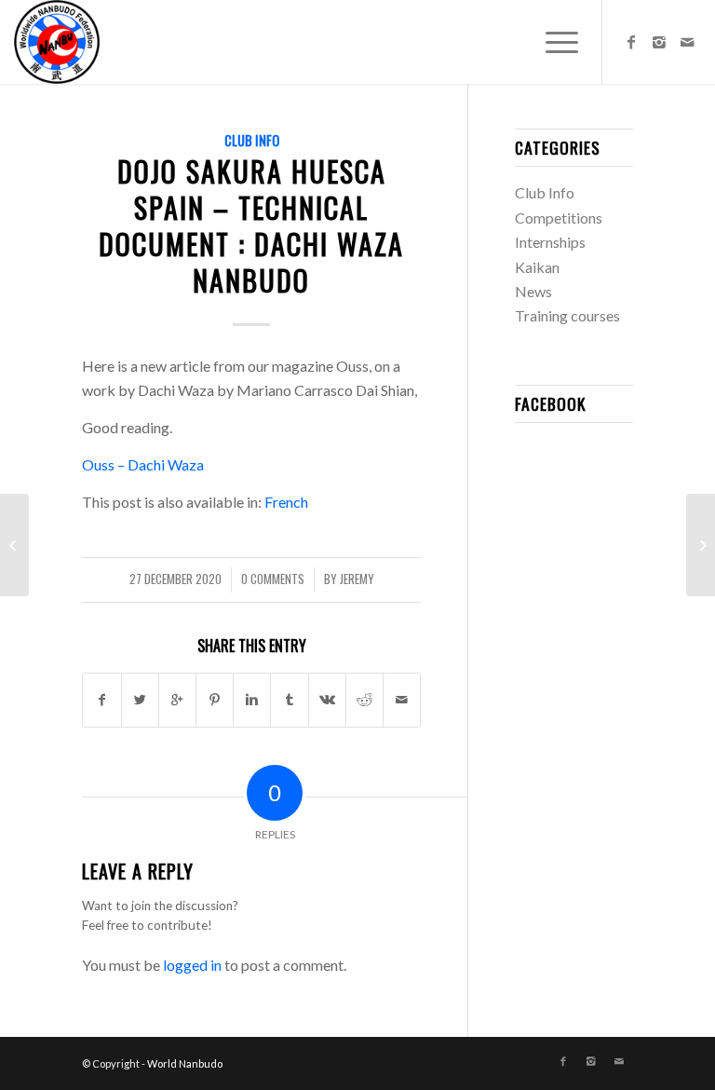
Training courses (567, 315)
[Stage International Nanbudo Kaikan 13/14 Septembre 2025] (700, 545)
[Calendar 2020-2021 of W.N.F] (14, 545)
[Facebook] (631, 42)
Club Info (251, 140)
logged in (192, 965)
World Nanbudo (185, 1063)
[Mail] (687, 42)
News (533, 291)
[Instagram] (659, 42)
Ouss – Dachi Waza (143, 464)
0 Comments (272, 579)
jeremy (357, 579)
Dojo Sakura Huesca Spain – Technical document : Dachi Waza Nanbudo (251, 225)
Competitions (558, 217)
